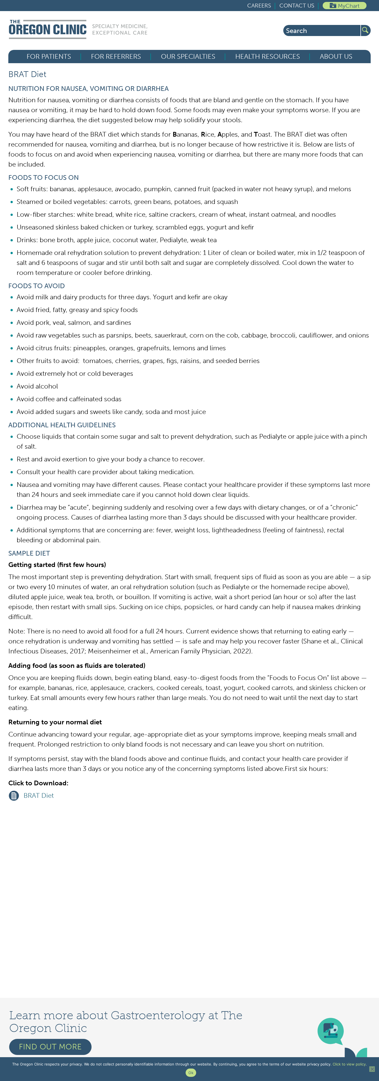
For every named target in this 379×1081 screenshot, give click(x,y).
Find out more (50, 1046)
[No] (372, 1069)
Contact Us (296, 5)
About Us (336, 56)
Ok (190, 1072)
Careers (259, 5)
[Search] (366, 30)
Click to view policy (349, 1064)
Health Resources (267, 56)
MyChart (349, 5)
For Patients (49, 56)
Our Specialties (188, 56)
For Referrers (116, 56)
